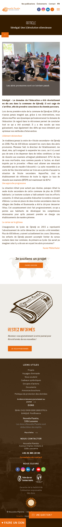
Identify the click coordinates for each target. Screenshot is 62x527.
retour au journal (5, 34)
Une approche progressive (14, 183)
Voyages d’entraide (31, 373)
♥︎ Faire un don (13, 523)
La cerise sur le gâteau (12, 222)
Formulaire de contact (31, 457)
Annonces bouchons (31, 390)
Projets (31, 370)
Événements (42, 4)
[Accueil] (11, 9)
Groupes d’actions (31, 383)
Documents (31, 387)
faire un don (31, 265)
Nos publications (28, 4)
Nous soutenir (31, 377)
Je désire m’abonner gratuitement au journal (31, 400)
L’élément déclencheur (12, 136)
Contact (52, 4)
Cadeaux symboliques (31, 380)
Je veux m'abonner (19, 349)
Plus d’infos (29, 432)
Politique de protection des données (31, 394)
